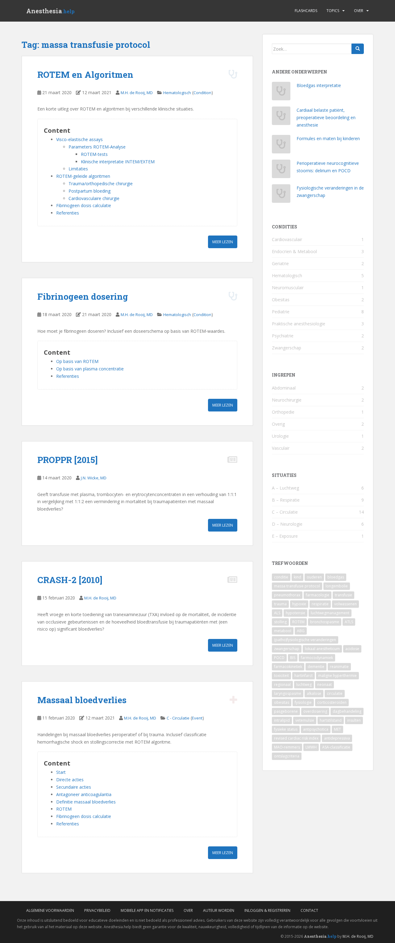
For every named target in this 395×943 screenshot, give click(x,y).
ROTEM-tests (94, 154)
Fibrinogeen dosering (82, 296)
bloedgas (335, 577)
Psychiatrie (282, 336)
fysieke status (285, 729)
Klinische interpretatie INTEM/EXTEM (118, 162)
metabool (282, 630)
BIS (292, 657)
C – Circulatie (285, 512)
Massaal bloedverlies (82, 700)
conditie (281, 577)
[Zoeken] (357, 49)
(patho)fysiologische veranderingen (305, 639)
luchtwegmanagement (330, 612)
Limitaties (78, 169)
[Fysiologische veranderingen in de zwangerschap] (281, 195)
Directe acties (70, 779)
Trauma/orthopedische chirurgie (101, 183)
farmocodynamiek (317, 657)
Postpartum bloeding (89, 191)
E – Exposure (285, 536)
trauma (280, 604)
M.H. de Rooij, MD (137, 92)
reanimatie (339, 666)
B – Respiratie (286, 500)
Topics (332, 10)
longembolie (337, 586)
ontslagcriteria (286, 756)
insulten (354, 720)
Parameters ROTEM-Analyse (97, 147)
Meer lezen (222, 241)
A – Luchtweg (285, 488)
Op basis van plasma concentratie (90, 369)
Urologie (280, 436)
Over (358, 10)
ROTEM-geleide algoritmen (83, 176)
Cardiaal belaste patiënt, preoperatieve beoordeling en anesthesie (326, 117)
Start (61, 772)
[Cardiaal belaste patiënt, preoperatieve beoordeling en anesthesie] (281, 117)
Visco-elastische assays (79, 139)
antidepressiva (337, 738)
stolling (280, 621)
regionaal (282, 684)
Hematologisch (177, 92)
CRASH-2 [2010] (69, 580)
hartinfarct (303, 675)
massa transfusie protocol (297, 586)
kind (297, 577)
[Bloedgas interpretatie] (281, 93)
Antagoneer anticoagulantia (83, 794)
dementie (316, 666)
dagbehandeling (347, 711)
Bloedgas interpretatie (319, 85)
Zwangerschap (286, 348)
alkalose (314, 693)
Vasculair (280, 448)
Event (197, 718)
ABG (301, 630)
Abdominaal (284, 388)
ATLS (349, 621)
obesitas (281, 702)
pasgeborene (286, 711)
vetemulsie (304, 720)
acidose (352, 648)
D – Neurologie (287, 524)
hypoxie (299, 604)
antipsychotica (315, 729)
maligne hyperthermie (337, 675)
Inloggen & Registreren (267, 910)
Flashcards (306, 10)
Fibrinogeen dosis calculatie (83, 205)
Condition (202, 92)
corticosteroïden (332, 702)
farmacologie (317, 595)
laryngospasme (287, 693)
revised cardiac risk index (296, 738)
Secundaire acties (73, 787)
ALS (277, 612)
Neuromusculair (288, 287)
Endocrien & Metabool (294, 251)
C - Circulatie (178, 718)
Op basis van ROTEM (77, 361)
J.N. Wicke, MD (93, 478)
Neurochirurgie (286, 400)
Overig (278, 424)
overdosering (315, 711)
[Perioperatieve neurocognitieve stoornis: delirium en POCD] (281, 170)
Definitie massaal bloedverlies (86, 802)
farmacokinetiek (288, 666)
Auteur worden (218, 910)
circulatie (335, 693)
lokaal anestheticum (322, 648)
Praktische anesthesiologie (298, 324)
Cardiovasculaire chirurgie (94, 198)
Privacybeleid (97, 910)
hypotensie (295, 612)
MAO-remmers (287, 747)
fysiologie (303, 702)
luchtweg (304, 684)
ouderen (314, 577)
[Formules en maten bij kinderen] (281, 146)
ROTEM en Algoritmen (85, 74)
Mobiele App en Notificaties (147, 910)
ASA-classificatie (336, 747)
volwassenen (345, 604)
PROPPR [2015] (67, 459)
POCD (279, 657)
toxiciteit (281, 675)
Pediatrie (280, 312)
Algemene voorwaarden (50, 910)
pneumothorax (287, 595)
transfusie (343, 595)
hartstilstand (331, 720)
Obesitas (280, 300)
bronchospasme (324, 621)
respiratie (320, 604)
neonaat (324, 684)
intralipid (282, 720)
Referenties (67, 213)
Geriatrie (280, 263)
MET (337, 729)
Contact (309, 910)
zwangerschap (286, 648)
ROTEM (64, 809)
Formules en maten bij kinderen (328, 138)
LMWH (311, 747)
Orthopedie (283, 412)
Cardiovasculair (287, 239)
